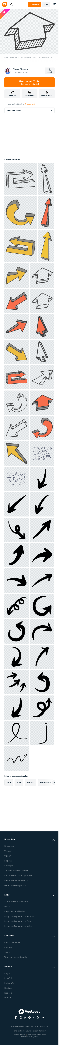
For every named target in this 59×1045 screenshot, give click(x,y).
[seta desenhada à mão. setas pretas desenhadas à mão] (16, 781)
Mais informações (14, 109)
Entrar (46, 4)
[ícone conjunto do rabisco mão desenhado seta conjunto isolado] (16, 731)
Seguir (49, 72)
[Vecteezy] (4, 4)
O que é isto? (30, 104)
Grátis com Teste (29, 82)
